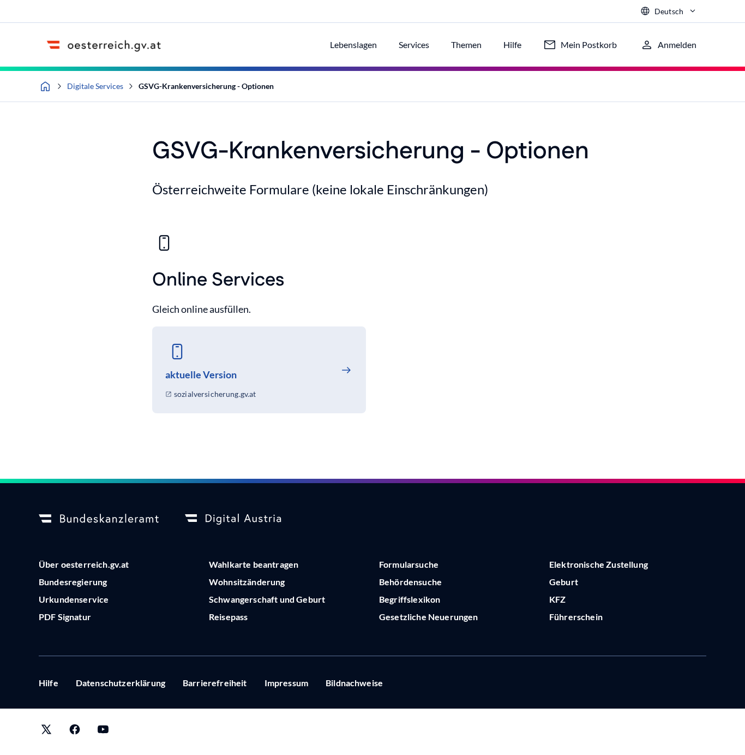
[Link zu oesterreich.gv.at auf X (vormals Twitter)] (46, 732)
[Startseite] (45, 86)
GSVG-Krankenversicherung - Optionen (206, 86)
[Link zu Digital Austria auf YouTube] (103, 732)
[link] (259, 369)
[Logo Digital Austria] (245, 519)
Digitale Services (95, 86)
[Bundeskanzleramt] (99, 519)
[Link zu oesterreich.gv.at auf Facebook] (74, 732)
